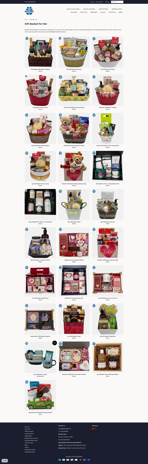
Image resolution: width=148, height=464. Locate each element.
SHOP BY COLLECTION (73, 9)
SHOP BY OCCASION (89, 9)
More (120, 12)
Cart (108, 1)
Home (26, 19)
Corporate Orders (29, 433)
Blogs (26, 445)
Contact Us (112, 12)
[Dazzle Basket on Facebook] (93, 429)
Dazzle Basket (78, 456)
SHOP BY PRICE (103, 9)
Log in (91, 1)
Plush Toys (83, 12)
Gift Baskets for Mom (54, 32)
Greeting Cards (117, 9)
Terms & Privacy (29, 443)
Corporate (93, 12)
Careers (27, 447)
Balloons (74, 12)
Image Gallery (28, 436)
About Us (27, 427)
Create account (99, 1)
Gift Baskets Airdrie (30, 452)
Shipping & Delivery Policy (31, 438)
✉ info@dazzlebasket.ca (64, 428)
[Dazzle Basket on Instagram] (95, 429)
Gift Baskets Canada (30, 449)
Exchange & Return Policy (31, 440)
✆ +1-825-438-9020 (63, 431)
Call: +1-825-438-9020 (30, 1)
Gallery (102, 12)
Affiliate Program (29, 431)
